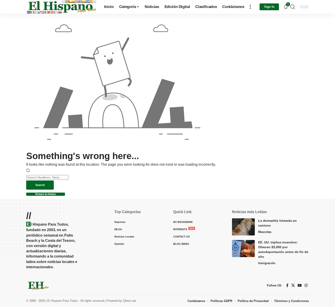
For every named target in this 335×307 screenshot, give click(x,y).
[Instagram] (306, 285)
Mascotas (264, 232)
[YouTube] (299, 285)
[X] (293, 285)
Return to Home (45, 194)
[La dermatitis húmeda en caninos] (243, 226)
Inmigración (266, 263)
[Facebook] (287, 285)
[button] (250, 7)
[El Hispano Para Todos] (61, 7)
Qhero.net (129, 300)
